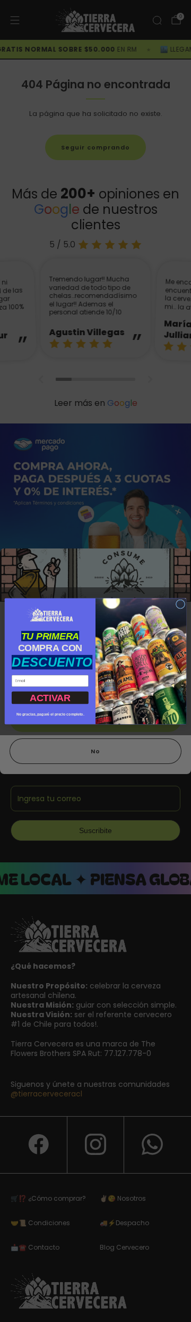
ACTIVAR (50, 697)
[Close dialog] (180, 604)
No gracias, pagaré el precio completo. (50, 714)
